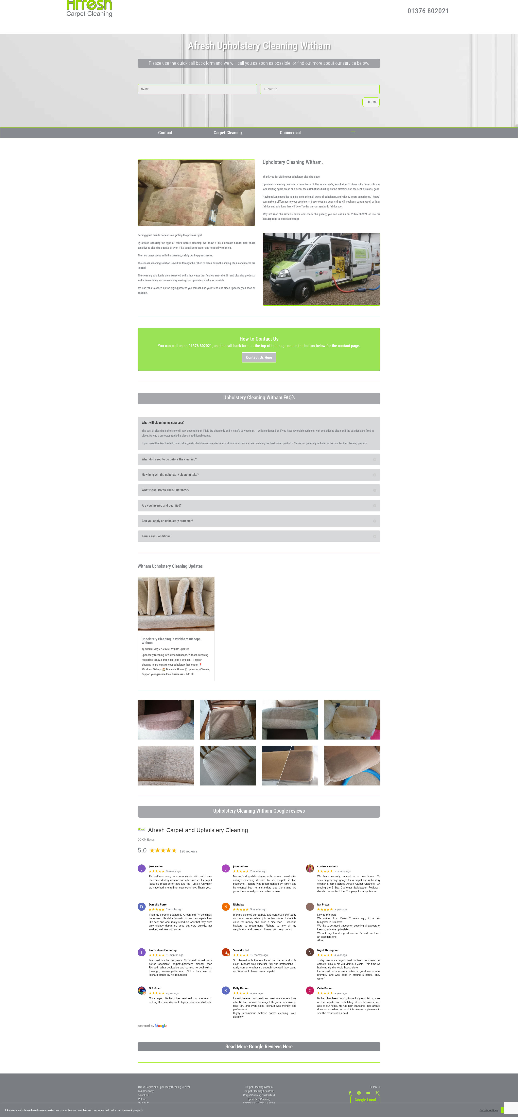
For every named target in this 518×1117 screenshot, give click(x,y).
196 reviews (188, 851)
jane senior (156, 866)
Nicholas (238, 904)
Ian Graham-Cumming (163, 950)
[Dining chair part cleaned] (228, 784)
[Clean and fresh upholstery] (166, 738)
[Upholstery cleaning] (166, 784)
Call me (371, 102)
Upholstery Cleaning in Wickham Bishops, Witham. (171, 641)
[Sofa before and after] (290, 784)
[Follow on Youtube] (368, 1093)
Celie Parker (324, 988)
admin (148, 648)
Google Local (365, 1099)
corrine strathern (327, 866)
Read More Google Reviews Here (259, 1047)
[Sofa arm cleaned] (352, 784)
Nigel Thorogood (328, 950)
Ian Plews (323, 904)
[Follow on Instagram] (359, 1093)
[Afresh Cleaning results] (228, 738)
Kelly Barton (240, 988)
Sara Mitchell (241, 950)
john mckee (240, 866)
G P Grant (155, 988)
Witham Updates (180, 648)
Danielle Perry (158, 904)
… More (285, 891)
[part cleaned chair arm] (352, 738)
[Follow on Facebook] (350, 1093)
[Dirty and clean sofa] (290, 738)
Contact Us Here (259, 357)
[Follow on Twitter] (377, 1093)
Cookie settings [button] (489, 1110)
